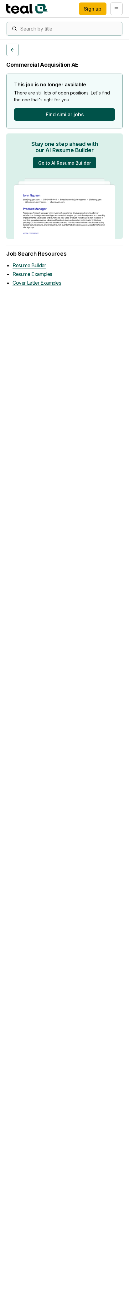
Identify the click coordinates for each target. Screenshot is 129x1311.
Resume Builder (29, 265)
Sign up (92, 9)
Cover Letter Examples (37, 283)
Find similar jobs (65, 114)
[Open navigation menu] (116, 8)
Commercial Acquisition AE (42, 64)
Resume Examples (32, 274)
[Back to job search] (12, 50)
